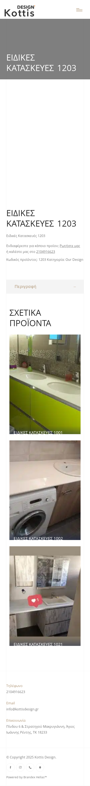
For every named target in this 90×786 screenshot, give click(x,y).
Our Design (74, 259)
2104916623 (45, 251)
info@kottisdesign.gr (22, 709)
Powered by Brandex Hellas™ (26, 777)
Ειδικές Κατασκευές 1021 (38, 644)
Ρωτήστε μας (70, 245)
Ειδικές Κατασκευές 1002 (38, 538)
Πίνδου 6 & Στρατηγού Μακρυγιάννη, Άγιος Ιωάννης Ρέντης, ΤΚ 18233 (40, 729)
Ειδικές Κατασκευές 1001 (38, 432)
